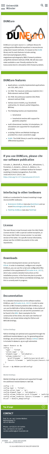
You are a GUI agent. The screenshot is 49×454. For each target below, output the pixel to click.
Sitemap (5, 441)
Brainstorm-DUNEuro (15, 204)
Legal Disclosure (19, 441)
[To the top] (24, 449)
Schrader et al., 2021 (34, 270)
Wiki (16, 313)
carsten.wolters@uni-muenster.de (15, 431)
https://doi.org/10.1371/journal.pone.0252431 (21, 177)
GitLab (5, 265)
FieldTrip (32, 210)
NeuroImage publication (22, 207)
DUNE (40, 50)
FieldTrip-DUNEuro (15, 210)
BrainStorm (35, 204)
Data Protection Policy (14, 442)
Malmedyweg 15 (9, 420)
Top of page (8, 407)
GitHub (35, 339)
